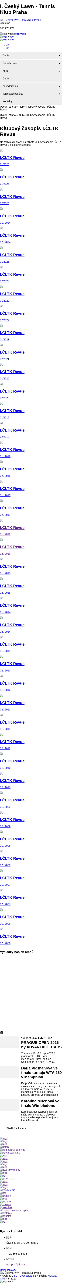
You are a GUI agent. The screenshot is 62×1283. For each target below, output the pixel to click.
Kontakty (7, 101)
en (7, 48)
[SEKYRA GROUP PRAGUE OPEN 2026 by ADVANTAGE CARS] (9, 1042)
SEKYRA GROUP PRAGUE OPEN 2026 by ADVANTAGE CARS (41, 1042)
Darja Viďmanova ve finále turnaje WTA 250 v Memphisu (41, 1072)
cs (7, 45)
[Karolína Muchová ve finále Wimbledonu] (9, 1105)
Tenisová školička (13, 93)
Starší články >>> (16, 1128)
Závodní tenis (10, 86)
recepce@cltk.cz (15, 1264)
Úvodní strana (8, 106)
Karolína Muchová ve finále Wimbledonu (40, 1103)
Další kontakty (8, 1270)
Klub (5, 71)
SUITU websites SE (25, 1275)
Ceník (6, 78)
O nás (6, 55)
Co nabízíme (10, 63)
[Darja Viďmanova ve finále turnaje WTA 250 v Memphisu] (9, 1072)
